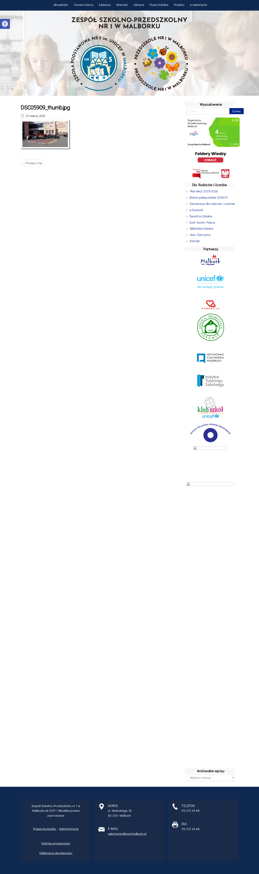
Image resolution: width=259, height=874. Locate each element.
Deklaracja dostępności (55, 853)
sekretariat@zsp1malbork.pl (127, 833)
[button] (5, 24)
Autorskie (50, 828)
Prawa (38, 828)
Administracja (68, 828)
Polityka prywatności (55, 843)
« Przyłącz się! (32, 163)
